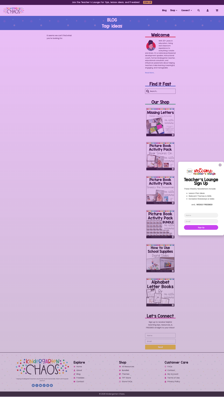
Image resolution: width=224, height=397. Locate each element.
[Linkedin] (51, 385)
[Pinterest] (47, 385)
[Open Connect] (191, 10)
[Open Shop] (177, 10)
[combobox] (160, 91)
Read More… (150, 73)
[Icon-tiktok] (44, 385)
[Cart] (217, 10)
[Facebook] (33, 385)
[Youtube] (40, 385)
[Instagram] (36, 385)
